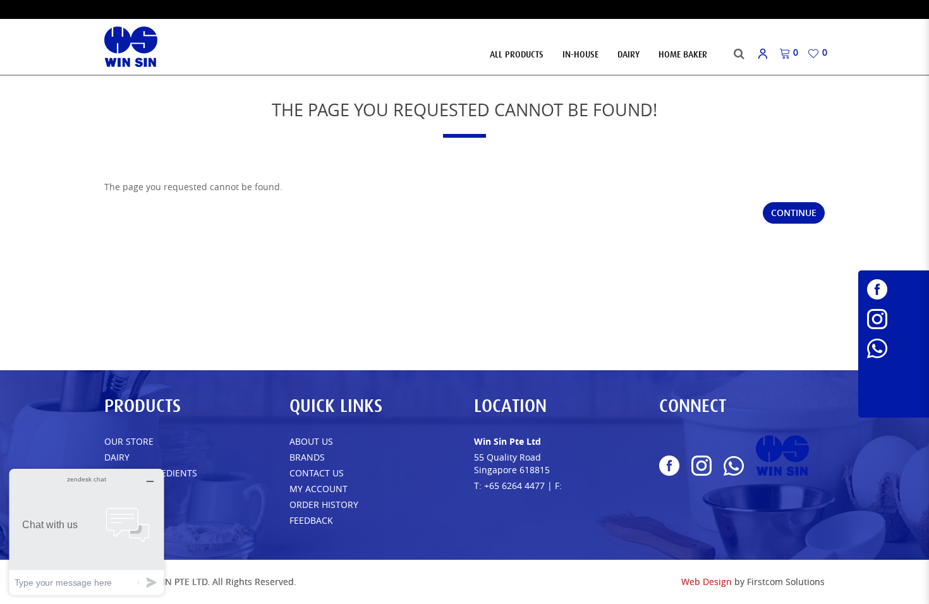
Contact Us (316, 473)
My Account (318, 489)
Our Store (129, 441)
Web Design (706, 582)
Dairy (117, 457)
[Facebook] (893, 289)
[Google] (893, 388)
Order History (323, 504)
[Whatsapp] (893, 348)
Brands (307, 457)
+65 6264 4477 (514, 486)
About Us (311, 441)
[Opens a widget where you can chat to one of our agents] (86, 532)
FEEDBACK (311, 520)
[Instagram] (893, 319)
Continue (794, 213)
